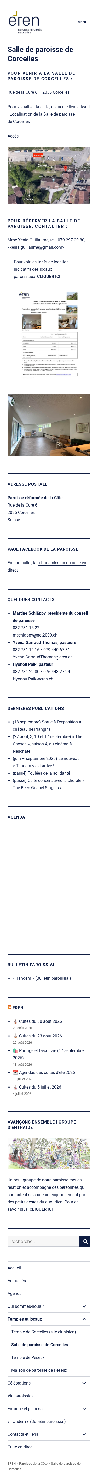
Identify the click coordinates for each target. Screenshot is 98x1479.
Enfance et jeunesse (26, 1408)
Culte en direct (21, 1447)
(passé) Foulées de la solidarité (41, 773)
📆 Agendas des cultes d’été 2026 (44, 1072)
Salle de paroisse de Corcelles (39, 1344)
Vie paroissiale (21, 1395)
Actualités (17, 1280)
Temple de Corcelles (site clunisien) (43, 1331)
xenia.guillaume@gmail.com (36, 247)
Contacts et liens (23, 1434)
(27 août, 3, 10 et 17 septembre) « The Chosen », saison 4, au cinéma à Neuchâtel (47, 744)
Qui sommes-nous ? (26, 1306)
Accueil (14, 1268)
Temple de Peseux (28, 1357)
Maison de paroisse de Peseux (39, 1370)
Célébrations (19, 1383)
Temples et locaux (25, 1319)
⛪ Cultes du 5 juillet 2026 (37, 1087)
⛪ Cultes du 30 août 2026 (37, 1021)
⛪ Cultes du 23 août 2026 (37, 1035)
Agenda (15, 1293)
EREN (18, 1007)
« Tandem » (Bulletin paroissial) (42, 978)
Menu (83, 22)
